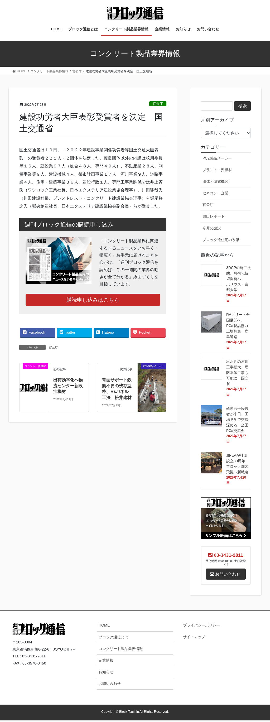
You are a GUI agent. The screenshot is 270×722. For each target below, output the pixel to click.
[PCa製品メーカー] (152, 382)
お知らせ (106, 672)
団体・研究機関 (215, 181)
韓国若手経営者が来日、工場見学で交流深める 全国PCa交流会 (240, 419)
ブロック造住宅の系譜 (220, 240)
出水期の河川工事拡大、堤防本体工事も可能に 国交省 (237, 372)
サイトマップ (194, 637)
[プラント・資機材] (34, 371)
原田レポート (213, 216)
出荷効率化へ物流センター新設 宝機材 (70, 386)
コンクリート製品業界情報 (121, 649)
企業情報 (106, 660)
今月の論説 (211, 228)
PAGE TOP (258, 607)
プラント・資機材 (217, 170)
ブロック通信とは (113, 637)
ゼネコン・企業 (215, 193)
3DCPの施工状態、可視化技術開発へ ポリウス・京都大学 (239, 279)
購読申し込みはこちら (92, 300)
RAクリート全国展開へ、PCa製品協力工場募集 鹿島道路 (238, 325)
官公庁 (158, 104)
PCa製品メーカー (217, 158)
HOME (104, 625)
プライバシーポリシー (201, 625)
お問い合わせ (110, 683)
